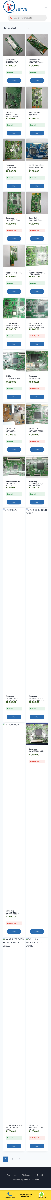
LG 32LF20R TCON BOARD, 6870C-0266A (14, 1127)
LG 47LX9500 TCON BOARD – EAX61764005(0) (13, 325)
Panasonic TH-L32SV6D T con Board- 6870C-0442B (35, 63)
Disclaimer (26, 1175)
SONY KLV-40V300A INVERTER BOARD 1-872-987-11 (13, 432)
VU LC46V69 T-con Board (35, 113)
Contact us (11, 1175)
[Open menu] (45, 7)
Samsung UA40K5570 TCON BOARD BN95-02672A (14, 699)
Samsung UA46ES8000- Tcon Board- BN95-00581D (37, 379)
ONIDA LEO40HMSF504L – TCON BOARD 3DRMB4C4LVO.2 (13, 379)
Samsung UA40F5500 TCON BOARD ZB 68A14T (37, 698)
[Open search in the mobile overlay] (27, 17)
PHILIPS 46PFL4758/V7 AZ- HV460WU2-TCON (13, 115)
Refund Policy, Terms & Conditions (25, 1179)
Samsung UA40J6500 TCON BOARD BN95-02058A (37, 484)
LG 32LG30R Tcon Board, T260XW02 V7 (36, 167)
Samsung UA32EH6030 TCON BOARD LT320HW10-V (12, 914)
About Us (40, 1175)
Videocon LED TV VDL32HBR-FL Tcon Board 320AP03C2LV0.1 (13, 484)
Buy (14, 80)
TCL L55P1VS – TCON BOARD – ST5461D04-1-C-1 (36, 325)
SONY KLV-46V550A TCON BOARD (36, 1127)
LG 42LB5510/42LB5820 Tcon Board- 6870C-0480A (15, 274)
